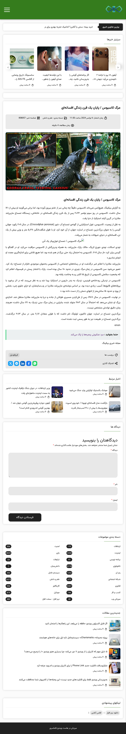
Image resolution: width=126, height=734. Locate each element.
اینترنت (93, 553)
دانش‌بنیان (34, 566)
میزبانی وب (94, 599)
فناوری (93, 586)
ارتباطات (94, 546)
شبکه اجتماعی (94, 579)
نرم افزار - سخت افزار (33, 599)
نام (115, 484)
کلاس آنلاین (96, 713)
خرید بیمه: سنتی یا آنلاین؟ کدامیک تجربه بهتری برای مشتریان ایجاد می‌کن (60, 27)
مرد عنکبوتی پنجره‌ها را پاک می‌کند (87, 335)
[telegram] (16, 363)
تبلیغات (33, 559)
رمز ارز (93, 572)
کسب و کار (94, 592)
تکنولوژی (93, 566)
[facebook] (28, 363)
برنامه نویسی (94, 559)
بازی (33, 553)
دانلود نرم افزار (112, 713)
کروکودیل (14, 355)
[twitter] (10, 363)
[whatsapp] (34, 363)
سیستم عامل (33, 572)
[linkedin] (22, 363)
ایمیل (114, 500)
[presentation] (118, 66)
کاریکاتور (33, 586)
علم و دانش (47, 118)
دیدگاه (114, 450)
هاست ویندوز (62, 728)
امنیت (33, 546)
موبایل (33, 592)
